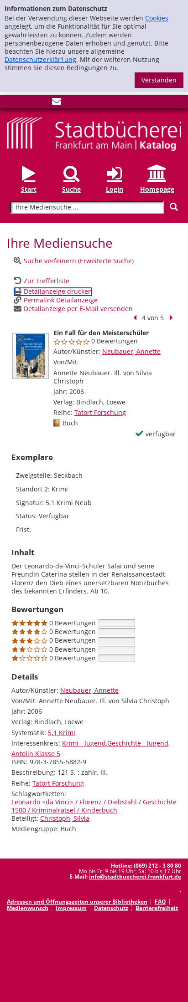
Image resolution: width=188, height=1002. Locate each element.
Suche (71, 189)
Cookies (156, 18)
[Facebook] (11, 103)
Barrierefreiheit (157, 908)
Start (29, 189)
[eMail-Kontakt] (56, 103)
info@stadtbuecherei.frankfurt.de (135, 876)
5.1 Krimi (61, 732)
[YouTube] (41, 103)
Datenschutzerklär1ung (40, 59)
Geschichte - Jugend (137, 743)
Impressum (71, 908)
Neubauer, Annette (131, 351)
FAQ (160, 901)
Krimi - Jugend (84, 743)
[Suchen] (174, 207)
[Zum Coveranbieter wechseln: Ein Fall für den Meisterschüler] (30, 356)
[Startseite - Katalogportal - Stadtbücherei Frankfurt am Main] (94, 133)
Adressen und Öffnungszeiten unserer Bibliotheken (77, 901)
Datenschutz (111, 908)
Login (114, 189)
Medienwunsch (27, 908)
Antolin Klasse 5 (35, 753)
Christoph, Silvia (64, 818)
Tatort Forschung (100, 412)
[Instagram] (26, 103)
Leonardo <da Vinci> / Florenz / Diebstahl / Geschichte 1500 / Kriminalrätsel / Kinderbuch (94, 806)
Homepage (157, 189)
